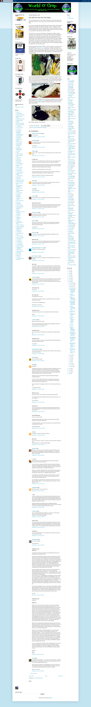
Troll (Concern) (71, 240)
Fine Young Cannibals (70, 122)
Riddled (17, 210)
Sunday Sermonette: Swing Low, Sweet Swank (72, 298)
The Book (70, 229)
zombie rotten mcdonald (37, 133)
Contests (70, 105)
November (71, 284)
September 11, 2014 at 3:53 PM (38, 273)
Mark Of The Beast (19, 181)
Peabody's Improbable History (72, 188)
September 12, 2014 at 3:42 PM (38, 444)
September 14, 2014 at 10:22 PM (38, 527)
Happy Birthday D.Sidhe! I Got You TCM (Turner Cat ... (72, 334)
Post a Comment (34, 673)
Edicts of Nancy (19, 141)
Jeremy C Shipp (19, 167)
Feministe (18, 151)
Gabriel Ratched (19, 153)
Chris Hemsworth (71, 97)
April (70, 361)
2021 (69, 270)
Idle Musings (18, 160)
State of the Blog (71, 217)
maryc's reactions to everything (71, 163)
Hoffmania (18, 159)
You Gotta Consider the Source (20, 259)
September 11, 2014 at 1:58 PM (38, 228)
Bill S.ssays (70, 89)
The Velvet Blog (19, 244)
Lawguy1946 (34, 487)
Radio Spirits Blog (19, 206)
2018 (69, 275)
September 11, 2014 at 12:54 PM (38, 185)
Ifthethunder (18, 162)
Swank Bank (70, 225)
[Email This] (44, 125)
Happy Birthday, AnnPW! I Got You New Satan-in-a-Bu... (72, 339)
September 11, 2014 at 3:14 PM (38, 260)
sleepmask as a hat (40, 47)
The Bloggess (19, 231)
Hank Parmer (70, 132)
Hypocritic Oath (71, 143)
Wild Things (44, 127)
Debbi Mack (18, 130)
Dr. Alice (33, 196)
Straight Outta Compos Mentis (71, 223)
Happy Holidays (71, 136)
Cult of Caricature (71, 107)
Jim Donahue (34, 539)
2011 (69, 372)
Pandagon (18, 194)
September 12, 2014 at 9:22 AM (38, 402)
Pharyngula (18, 203)
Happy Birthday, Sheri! (72, 312)
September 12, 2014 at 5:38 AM (38, 353)
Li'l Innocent (34, 319)
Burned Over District (20, 124)
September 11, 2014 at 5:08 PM (38, 291)
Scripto (17, 219)
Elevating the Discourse (70, 112)
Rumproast (18, 214)
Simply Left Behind (20, 225)
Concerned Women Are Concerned (70, 103)
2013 (69, 368)
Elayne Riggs (19, 143)
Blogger (50, 697)
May (70, 359)
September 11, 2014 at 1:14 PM (38, 216)
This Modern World (20, 245)
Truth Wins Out (19, 249)
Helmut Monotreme (36, 349)
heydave (33, 357)
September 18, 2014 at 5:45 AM (38, 545)
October (71, 286)
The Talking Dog (19, 242)
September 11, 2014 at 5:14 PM (38, 306)
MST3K (69, 169)
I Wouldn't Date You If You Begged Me (71, 148)
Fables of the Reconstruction (19, 149)
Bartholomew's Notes (20, 114)
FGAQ (17, 152)
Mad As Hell (18, 178)
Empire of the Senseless (18, 145)
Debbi (33, 188)
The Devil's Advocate (70, 231)
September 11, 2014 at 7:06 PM (38, 326)
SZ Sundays (70, 226)
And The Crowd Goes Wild (71, 81)
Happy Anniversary (72, 133)
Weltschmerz (70, 251)
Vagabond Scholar (20, 251)
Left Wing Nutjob (19, 175)
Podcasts (70, 194)
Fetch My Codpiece (72, 118)
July (70, 356)
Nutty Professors (71, 178)
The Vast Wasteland (70, 236)
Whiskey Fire (18, 254)
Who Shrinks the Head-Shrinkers (71, 253)
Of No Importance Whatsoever (19, 186)
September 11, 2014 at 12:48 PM (38, 176)
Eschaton (18, 147)
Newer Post (31, 675)
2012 (69, 370)
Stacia (33, 658)
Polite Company (19, 205)
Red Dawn (70, 202)
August (70, 355)
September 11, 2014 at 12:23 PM (38, 147)
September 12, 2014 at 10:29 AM (38, 411)
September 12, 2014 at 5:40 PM (38, 455)
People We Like (71, 190)
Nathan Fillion (71, 170)
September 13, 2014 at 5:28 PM (38, 516)
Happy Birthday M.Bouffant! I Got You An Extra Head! (72, 303)
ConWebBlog (19, 126)
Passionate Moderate (18, 196)
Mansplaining (71, 160)
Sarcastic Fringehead (18, 218)
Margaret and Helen (20, 180)
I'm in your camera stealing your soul (71, 154)
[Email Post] (42, 125)
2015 (69, 280)
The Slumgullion (71, 233)
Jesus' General (19, 169)
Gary (33, 364)
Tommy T (34, 220)
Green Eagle (18, 157)
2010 (69, 373)
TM (32, 432)
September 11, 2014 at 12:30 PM (38, 155)
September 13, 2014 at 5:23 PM (38, 507)
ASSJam (70, 83)
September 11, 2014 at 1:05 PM (38, 199)
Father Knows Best (72, 116)
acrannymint (34, 277)
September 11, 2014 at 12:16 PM (38, 136)
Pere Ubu (18, 202)
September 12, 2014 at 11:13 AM (38, 428)
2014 (69, 281)
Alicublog (18, 112)
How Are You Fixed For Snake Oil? (72, 141)
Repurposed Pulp (71, 205)
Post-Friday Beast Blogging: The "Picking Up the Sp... (72, 328)
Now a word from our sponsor (71, 177)
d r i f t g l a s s (19, 129)
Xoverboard (18, 256)
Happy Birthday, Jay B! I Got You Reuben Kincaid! (72, 291)
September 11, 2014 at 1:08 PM (38, 208)
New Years (70, 172)
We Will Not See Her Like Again (72, 314)
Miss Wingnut (70, 166)
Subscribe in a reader (19, 107)
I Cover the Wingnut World (71, 146)
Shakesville (18, 221)
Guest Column (71, 130)
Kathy (33, 180)
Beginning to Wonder (20, 118)
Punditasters (70, 201)
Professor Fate (35, 212)
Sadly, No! (18, 215)
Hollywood (70, 138)
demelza (33, 151)
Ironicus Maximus (19, 163)
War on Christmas (71, 247)
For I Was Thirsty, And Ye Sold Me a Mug (72, 308)
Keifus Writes (18, 170)
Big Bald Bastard (19, 120)
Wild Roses (18, 255)
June (70, 358)
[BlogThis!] (45, 125)
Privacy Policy (71, 18)
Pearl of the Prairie (20, 200)
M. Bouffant (34, 140)
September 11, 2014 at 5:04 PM (38, 284)
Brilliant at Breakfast (20, 123)
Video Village (70, 245)
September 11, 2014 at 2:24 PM (38, 244)
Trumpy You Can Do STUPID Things (72, 243)
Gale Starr (34, 232)
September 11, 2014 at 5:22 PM (38, 315)
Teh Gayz (70, 228)
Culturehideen (71, 109)
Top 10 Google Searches (71, 239)
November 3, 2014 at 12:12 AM (38, 654)
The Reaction (19, 240)
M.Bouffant (18, 177)
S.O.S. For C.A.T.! (71, 325)
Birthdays (70, 91)
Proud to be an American (71, 199)
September (71, 288)
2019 (69, 273)
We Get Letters (71, 249)
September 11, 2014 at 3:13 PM (38, 252)
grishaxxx (34, 448)
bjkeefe (17, 121)
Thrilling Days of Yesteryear (19, 248)
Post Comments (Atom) (38, 678)
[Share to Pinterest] (49, 125)
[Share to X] (46, 125)
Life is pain (70, 159)
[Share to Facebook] (48, 125)
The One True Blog (20, 237)
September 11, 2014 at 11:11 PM (38, 345)
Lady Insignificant (19, 171)
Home (46, 675)
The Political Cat (19, 238)
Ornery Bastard (19, 192)
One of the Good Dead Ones (37, 127)
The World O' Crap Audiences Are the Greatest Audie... (72, 320)
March (70, 363)
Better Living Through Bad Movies (70, 87)
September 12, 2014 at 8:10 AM (38, 389)
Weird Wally (18, 252)
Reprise (69, 203)
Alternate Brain (19, 113)
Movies (69, 167)
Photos (69, 193)
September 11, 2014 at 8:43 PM (38, 334)
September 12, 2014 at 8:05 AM (38, 360)
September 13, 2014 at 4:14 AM (38, 483)
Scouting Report (71, 210)
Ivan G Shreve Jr (35, 256)
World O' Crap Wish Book (71, 260)
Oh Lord (69, 180)
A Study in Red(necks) (72, 295)
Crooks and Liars (19, 127)
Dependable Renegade (18, 132)
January (71, 366)
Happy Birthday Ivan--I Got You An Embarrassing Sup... (72, 345)
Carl (33, 459)
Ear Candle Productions (18, 137)
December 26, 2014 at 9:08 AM (38, 670)
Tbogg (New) (18, 230)
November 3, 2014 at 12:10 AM (38, 594)
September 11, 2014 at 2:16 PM (38, 235)
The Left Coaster (19, 235)
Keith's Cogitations (71, 157)
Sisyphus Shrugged (20, 226)
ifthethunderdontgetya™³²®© (38, 247)
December (71, 283)
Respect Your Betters (70, 208)
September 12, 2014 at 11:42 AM (38, 435)
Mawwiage (70, 164)
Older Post (61, 675)
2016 (69, 278)
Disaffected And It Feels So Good (19, 135)
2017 (69, 276)
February (71, 364)
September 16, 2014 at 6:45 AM (38, 535)
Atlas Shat (70, 84)
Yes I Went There (71, 262)
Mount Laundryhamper (39, 100)
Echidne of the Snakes (19, 140)
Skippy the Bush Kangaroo (19, 228)
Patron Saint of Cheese (19, 199)
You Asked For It (71, 264)
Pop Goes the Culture (71, 197)
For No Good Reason (70, 127)
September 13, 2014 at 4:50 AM (38, 490)
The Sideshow (19, 241)
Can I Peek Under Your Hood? (71, 93)
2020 (69, 271)
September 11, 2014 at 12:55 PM (38, 192)
